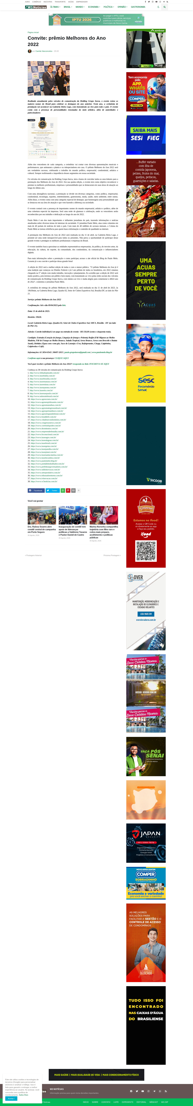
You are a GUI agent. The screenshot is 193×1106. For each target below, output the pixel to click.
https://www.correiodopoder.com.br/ (46, 426)
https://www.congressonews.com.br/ (46, 423)
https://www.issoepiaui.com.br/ (43, 452)
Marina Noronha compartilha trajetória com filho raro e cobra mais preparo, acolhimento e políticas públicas (104, 532)
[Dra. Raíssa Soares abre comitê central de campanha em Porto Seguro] (42, 515)
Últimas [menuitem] (54, 7)
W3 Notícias (45, 1102)
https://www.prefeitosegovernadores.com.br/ (49, 467)
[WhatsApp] (63, 490)
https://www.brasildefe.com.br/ (43, 417)
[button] (158, 7)
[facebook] (131, 1091)
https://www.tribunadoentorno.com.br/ (46, 475)
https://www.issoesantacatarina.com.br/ (47, 455)
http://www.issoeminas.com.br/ (42, 384)
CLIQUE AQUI (62, 358)
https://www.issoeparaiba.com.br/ (44, 449)
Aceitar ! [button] (11, 1098)
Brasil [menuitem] (67, 7)
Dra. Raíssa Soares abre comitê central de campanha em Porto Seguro (42, 529)
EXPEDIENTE (127, 1102)
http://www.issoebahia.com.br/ (42, 376)
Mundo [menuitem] (79, 7)
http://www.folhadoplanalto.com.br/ (44, 373)
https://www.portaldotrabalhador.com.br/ (47, 464)
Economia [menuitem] (93, 7)
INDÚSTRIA (48, 2)
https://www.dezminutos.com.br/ (44, 428)
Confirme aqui (34, 358)
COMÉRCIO (36, 2)
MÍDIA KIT (154, 1102)
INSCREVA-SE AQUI (99, 364)
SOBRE (95, 1102)
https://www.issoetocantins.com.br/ (45, 458)
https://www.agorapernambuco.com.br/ (47, 411)
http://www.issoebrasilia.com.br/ (43, 379)
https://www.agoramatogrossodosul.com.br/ (49, 408)
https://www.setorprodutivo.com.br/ (45, 473)
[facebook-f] (145, 2)
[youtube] (156, 2)
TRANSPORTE (60, 2)
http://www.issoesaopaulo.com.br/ (44, 393)
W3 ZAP (164, 1102)
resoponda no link (80, 364)
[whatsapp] (160, 2)
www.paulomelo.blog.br (102, 352)
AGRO (27, 2)
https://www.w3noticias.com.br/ (44, 481)
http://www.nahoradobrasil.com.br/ (44, 396)
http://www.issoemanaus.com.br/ (43, 381)
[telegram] (164, 2)
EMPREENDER (82, 2)
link (64, 305)
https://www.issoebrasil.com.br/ (44, 443)
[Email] (73, 490)
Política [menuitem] (108, 7)
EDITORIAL (141, 1102)
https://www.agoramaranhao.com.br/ (46, 405)
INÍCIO (86, 1102)
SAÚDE (71, 2)
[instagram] (152, 2)
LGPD (116, 1102)
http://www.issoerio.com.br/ (41, 390)
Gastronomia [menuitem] (138, 7)
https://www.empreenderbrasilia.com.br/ (47, 431)
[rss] (167, 2)
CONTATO (105, 1102)
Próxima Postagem (111, 555)
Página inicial (33, 32)
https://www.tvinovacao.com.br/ (44, 478)
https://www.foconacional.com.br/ (45, 434)
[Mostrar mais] (78, 490)
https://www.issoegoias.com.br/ (44, 446)
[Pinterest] (68, 490)
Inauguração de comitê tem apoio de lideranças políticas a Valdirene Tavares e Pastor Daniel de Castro (73, 531)
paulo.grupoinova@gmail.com (77, 352)
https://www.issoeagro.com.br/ (43, 437)
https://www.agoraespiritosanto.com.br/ (47, 402)
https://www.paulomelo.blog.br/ (44, 461)
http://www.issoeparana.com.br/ (43, 387)
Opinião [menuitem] (122, 7)
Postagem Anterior (34, 555)
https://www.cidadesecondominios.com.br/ (48, 420)
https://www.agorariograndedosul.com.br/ (48, 414)
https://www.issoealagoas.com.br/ (45, 440)
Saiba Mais (23, 1095)
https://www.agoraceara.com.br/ (44, 399)
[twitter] (149, 2)
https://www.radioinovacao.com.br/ (45, 470)
